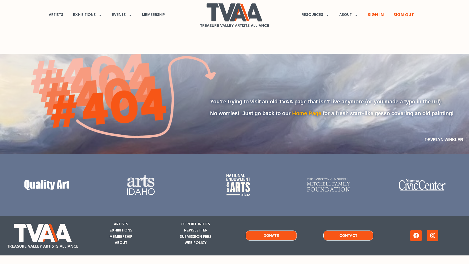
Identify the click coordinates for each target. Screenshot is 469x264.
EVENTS (119, 15)
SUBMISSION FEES (196, 237)
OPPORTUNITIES (195, 224)
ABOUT (345, 15)
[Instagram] (432, 235)
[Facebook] (416, 235)
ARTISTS (56, 15)
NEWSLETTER (195, 230)
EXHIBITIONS (84, 15)
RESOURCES (312, 15)
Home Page (306, 113)
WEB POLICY (196, 243)
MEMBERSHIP (153, 15)
